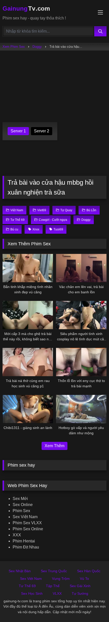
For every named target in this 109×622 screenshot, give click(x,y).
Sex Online (23, 505)
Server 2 (41, 131)
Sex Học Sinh (32, 593)
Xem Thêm (54, 446)
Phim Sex (21, 511)
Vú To (84, 579)
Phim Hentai (24, 541)
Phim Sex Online (28, 529)
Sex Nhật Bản (20, 571)
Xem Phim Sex (14, 47)
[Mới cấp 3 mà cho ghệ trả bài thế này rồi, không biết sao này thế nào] (28, 315)
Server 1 (18, 131)
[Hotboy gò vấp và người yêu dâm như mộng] (81, 409)
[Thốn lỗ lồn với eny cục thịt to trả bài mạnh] (81, 362)
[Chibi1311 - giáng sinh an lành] (28, 409)
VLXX (57, 593)
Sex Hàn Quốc (88, 571)
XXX (17, 535)
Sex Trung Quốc (54, 571)
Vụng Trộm (61, 579)
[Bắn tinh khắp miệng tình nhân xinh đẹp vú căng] (28, 268)
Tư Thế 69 (27, 586)
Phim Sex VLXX (27, 523)
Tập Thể (53, 586)
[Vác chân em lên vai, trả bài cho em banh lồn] (81, 268)
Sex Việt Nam (25, 517)
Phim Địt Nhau (26, 547)
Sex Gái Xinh (80, 586)
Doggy (37, 47)
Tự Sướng (80, 593)
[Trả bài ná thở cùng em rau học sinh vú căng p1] (28, 362)
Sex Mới (20, 498)
